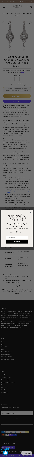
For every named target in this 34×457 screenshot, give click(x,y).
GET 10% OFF (17, 241)
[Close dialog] (30, 212)
